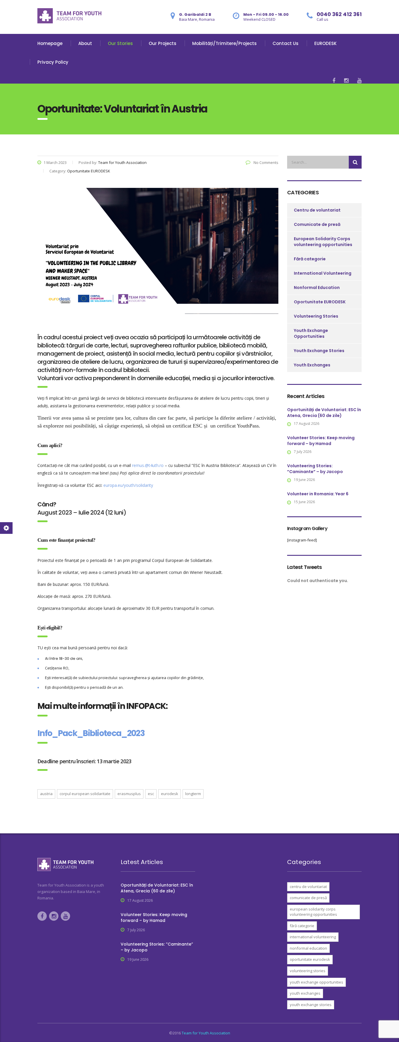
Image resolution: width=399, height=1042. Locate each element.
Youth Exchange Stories (319, 351)
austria (46, 793)
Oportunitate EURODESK (320, 302)
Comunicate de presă (317, 224)
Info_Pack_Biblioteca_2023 (91, 733)
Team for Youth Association (206, 1033)
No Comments (265, 162)
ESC (151, 793)
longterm (193, 793)
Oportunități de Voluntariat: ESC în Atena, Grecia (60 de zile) (324, 412)
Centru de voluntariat (317, 210)
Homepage (50, 43)
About (85, 43)
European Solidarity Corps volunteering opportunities (323, 241)
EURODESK (325, 43)
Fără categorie (310, 259)
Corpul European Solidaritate (85, 793)
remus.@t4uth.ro (148, 465)
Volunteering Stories (316, 316)
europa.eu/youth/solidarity (128, 485)
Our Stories (120, 43)
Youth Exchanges (312, 365)
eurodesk (169, 793)
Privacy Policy (52, 62)
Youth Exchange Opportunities (311, 333)
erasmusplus (129, 793)
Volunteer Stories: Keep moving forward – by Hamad (321, 440)
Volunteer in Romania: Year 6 (317, 494)
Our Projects (162, 43)
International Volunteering (322, 273)
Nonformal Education (317, 287)
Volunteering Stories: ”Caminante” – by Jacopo (315, 469)
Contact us (286, 43)
